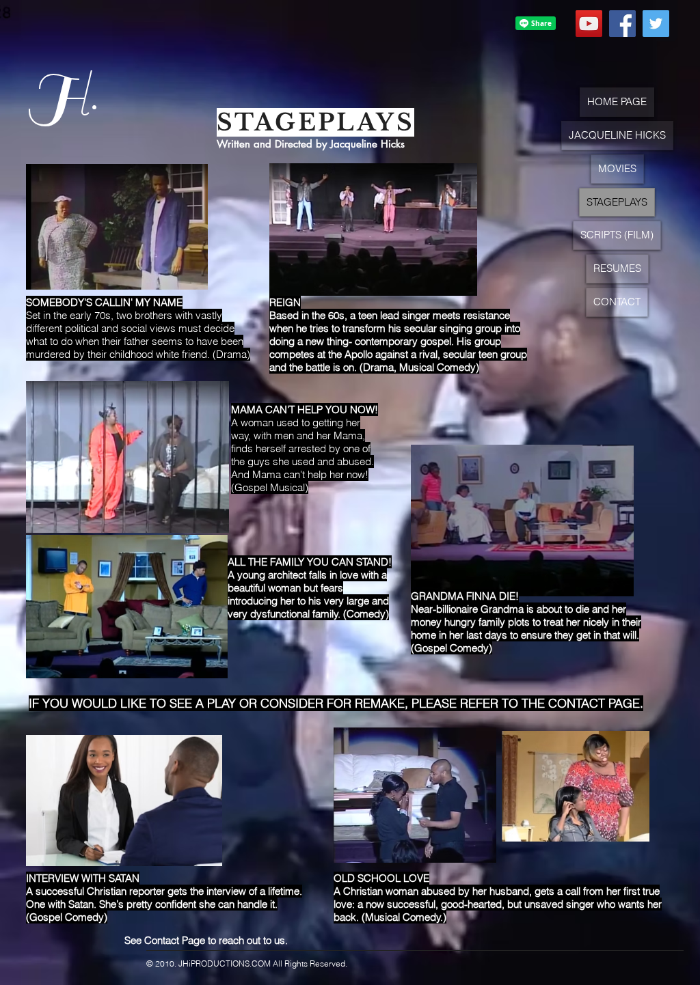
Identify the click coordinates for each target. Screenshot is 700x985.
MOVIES (617, 168)
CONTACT (617, 301)
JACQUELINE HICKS (617, 134)
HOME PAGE (617, 101)
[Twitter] (656, 23)
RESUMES (617, 268)
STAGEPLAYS (617, 201)
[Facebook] (622, 23)
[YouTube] (589, 23)
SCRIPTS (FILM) (617, 234)
